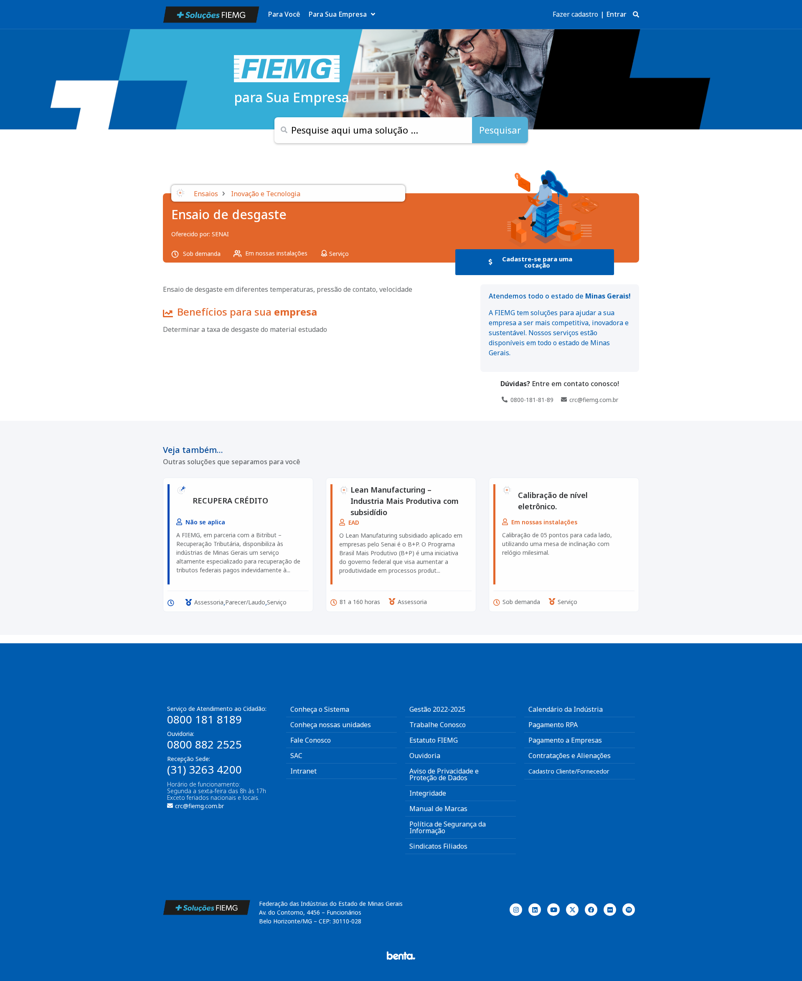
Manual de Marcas (438, 808)
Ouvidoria (424, 755)
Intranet (303, 771)
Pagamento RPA (553, 724)
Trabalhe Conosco (437, 724)
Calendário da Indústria (565, 709)
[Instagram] (516, 909)
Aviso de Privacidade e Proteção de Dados (444, 774)
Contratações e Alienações (569, 755)
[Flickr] (610, 909)
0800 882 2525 (204, 744)
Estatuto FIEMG (433, 740)
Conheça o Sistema (319, 709)
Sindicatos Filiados (438, 846)
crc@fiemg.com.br (199, 806)
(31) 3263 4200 (204, 769)
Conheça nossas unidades (330, 724)
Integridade (427, 793)
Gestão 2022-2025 (437, 709)
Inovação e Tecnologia (265, 193)
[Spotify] (628, 909)
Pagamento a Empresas (565, 740)
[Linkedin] (534, 909)
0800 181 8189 (204, 719)
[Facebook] (591, 909)
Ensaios (206, 193)
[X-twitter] (572, 909)
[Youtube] (553, 909)
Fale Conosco (310, 740)
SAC (296, 755)
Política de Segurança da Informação (447, 827)
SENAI (220, 234)
